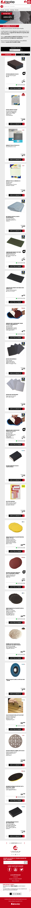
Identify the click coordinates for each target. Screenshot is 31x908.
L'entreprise (15, 876)
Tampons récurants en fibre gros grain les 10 (15, 288)
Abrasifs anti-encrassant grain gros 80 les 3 (13, 431)
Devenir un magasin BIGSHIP (15, 878)
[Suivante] (30, 890)
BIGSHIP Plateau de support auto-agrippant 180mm (15, 787)
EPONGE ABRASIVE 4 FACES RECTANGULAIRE (12, 822)
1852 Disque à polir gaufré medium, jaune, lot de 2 (15, 538)
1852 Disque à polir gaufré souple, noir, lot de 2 (15, 609)
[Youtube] (15, 869)
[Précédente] (1, 890)
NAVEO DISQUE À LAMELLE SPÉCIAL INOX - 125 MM (15, 680)
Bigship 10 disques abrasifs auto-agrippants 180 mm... (13, 573)
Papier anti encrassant (12, 394)
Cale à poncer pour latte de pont (15, 715)
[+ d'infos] (7, 88)
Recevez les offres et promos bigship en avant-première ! (14, 859)
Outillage (12, 10)
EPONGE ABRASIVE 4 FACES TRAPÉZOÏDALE (12, 466)
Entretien (7, 10)
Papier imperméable (11, 358)
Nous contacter (15, 880)
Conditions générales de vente (21, 899)
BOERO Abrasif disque (11, 109)
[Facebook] (9, 869)
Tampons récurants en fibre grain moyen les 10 (13, 253)
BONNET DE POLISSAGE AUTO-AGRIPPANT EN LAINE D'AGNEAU (13, 644)
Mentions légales (12, 901)
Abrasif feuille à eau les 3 (12, 145)
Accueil (2, 10)
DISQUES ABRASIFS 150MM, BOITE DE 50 (15, 750)
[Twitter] (21, 869)
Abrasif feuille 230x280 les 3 (13, 180)
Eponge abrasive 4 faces (12, 74)
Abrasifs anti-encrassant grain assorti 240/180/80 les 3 (14, 324)
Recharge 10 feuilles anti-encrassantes (13, 217)
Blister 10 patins (10, 501)
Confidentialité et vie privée (9, 899)
